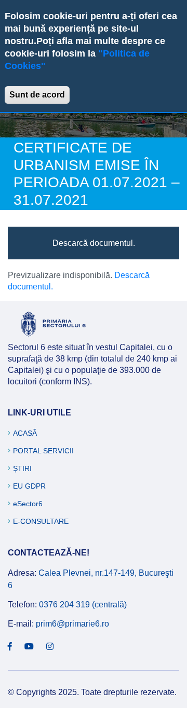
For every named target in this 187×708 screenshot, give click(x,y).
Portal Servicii (43, 451)
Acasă (25, 433)
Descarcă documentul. (93, 243)
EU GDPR (29, 486)
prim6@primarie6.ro (72, 623)
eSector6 (28, 503)
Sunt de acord (37, 94)
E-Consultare (41, 521)
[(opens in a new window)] (10, 647)
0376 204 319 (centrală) (83, 604)
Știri (22, 468)
